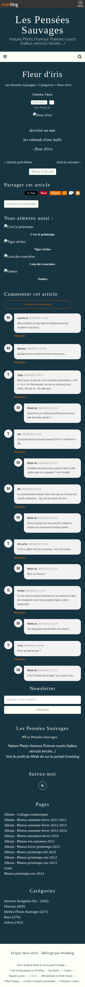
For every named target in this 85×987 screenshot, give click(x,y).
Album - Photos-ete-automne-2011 (29, 841)
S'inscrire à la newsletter (21, 204)
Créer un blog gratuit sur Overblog (27, 970)
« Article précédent (18, 162)
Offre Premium (12, 981)
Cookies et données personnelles (39, 981)
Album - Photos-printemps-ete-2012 (30, 857)
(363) (13, 922)
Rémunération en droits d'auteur (57, 975)
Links (8, 868)
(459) (14, 906)
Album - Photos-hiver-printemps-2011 (32, 847)
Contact (67, 970)
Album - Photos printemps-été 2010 (30, 852)
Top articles (53, 970)
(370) (12, 917)
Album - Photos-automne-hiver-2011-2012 (35, 820)
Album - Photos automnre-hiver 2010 (31, 836)
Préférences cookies (69, 981)
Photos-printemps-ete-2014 (24, 873)
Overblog (67, 953)
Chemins (37, 94)
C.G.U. (33, 975)
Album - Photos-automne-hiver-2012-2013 (35, 825)
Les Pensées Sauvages (42, 25)
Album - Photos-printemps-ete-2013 (30, 863)
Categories (46, 85)
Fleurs (49, 94)
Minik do (37, 756)
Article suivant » (69, 162)
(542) (26, 901)
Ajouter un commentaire (38, 304)
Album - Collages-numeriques (26, 814)
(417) (26, 912)
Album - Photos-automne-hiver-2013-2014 (35, 831)
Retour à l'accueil (43, 171)
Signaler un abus (17, 975)
